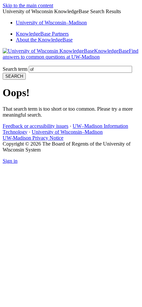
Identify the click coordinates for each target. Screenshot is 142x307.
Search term (15, 69)
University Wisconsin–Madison (51, 22)
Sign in (10, 161)
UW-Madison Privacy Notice (33, 138)
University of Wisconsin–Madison (67, 132)
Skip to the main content (28, 5)
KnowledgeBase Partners (42, 34)
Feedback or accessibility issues (35, 126)
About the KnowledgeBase (44, 39)
